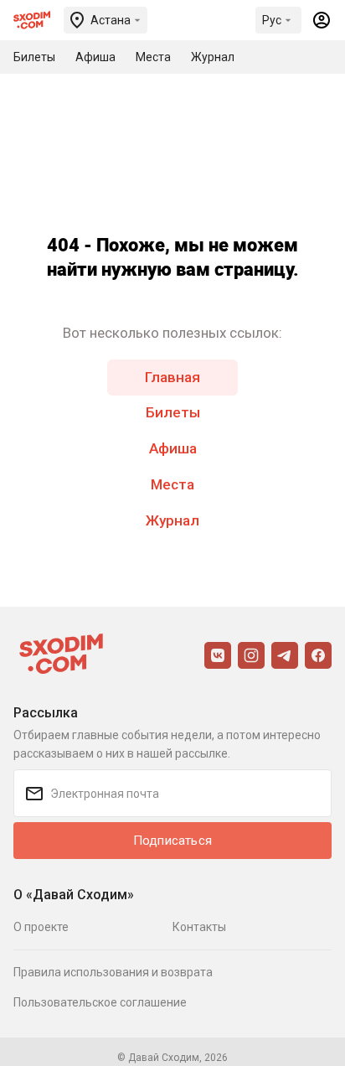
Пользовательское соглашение (100, 1002)
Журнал (172, 520)
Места (172, 484)
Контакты (199, 927)
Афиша (173, 448)
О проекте (41, 927)
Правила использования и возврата (113, 972)
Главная (172, 377)
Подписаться (172, 840)
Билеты (173, 412)
